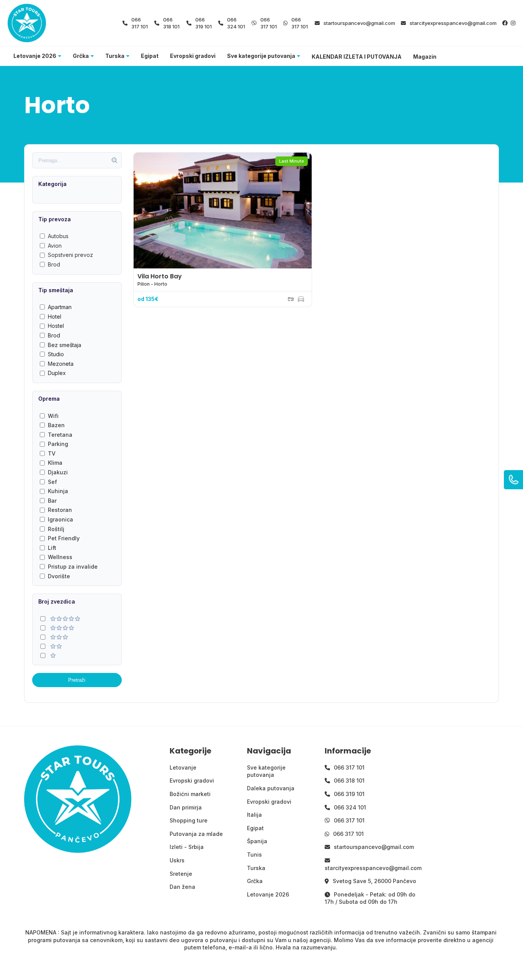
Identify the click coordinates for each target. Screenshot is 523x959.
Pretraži (76, 680)
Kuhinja (58, 491)
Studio (56, 354)
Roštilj (56, 529)
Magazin (424, 56)
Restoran (60, 510)
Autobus (58, 236)
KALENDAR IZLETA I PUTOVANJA (357, 56)
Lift (52, 547)
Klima (55, 462)
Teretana (60, 434)
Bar (52, 500)
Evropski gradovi (193, 56)
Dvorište (59, 576)
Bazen (56, 425)
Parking (58, 444)
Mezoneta (61, 363)
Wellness (60, 557)
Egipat (150, 56)
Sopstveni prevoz (70, 255)
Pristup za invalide (73, 566)
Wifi (53, 416)
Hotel (54, 316)
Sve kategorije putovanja (261, 56)
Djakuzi (58, 472)
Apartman (60, 307)
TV (52, 453)
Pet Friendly (64, 538)
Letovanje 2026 (34, 56)
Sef (52, 482)
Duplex (57, 373)
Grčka (81, 56)
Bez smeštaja (64, 345)
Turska (114, 56)
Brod (54, 264)
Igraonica (60, 519)
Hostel (56, 325)
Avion (55, 245)
